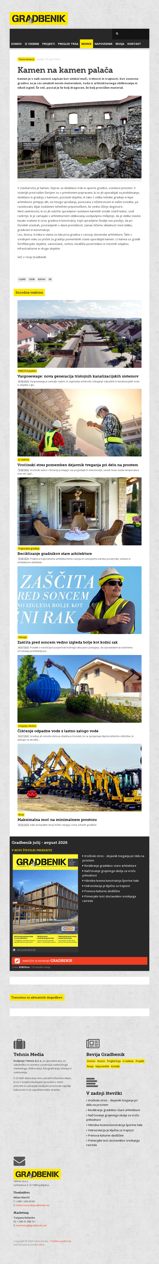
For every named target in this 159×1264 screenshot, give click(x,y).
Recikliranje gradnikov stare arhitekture (54, 553)
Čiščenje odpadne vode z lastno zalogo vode (58, 731)
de (50, 279)
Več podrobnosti (25, 950)
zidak (32, 279)
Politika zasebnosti (61, 1241)
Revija (120, 44)
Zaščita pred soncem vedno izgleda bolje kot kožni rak (67, 642)
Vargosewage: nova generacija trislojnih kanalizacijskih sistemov (77, 376)
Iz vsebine (32, 44)
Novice (86, 44)
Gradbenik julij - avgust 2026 (39, 842)
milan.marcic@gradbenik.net (32, 1205)
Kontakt (134, 44)
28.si (41, 1244)
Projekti (48, 44)
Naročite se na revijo (47, 961)
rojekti (22, 279)
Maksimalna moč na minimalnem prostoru (57, 819)
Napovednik (103, 44)
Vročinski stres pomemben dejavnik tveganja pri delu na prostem (77, 465)
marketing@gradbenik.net (31, 1225)
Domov (16, 44)
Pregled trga (68, 44)
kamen (41, 279)
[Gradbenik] (39, 16)
